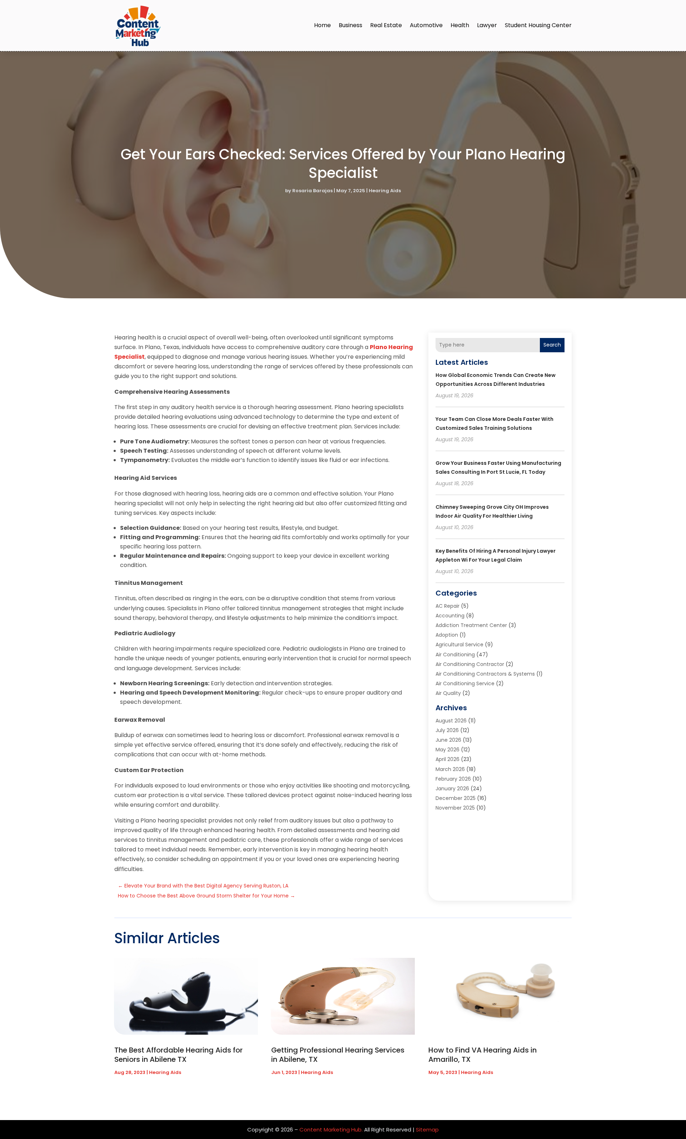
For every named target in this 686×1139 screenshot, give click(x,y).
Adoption (447, 634)
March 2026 (450, 769)
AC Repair (447, 606)
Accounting (450, 615)
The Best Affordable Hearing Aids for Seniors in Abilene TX (178, 1054)
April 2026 (447, 759)
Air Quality (448, 693)
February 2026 (453, 778)
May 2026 (447, 749)
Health (460, 25)
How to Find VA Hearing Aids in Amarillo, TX (482, 1054)
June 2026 (448, 739)
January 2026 (452, 788)
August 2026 (451, 720)
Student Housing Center (538, 25)
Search (552, 344)
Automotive (426, 25)
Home (322, 25)
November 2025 (455, 807)
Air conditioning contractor (470, 664)
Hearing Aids (385, 190)
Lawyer (487, 25)
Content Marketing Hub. (331, 1129)
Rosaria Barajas (312, 190)
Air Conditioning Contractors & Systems (485, 673)
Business (350, 25)
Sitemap (427, 1129)
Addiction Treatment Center (471, 625)
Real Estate (386, 25)
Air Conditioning (455, 654)
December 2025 (456, 798)
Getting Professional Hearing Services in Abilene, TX (337, 1054)
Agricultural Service (459, 644)
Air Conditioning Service (465, 683)
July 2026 (447, 730)
